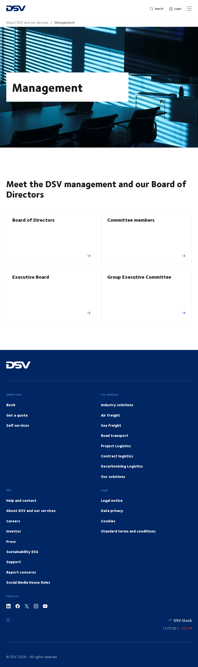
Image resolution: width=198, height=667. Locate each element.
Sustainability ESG (22, 551)
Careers (13, 521)
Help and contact (21, 500)
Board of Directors (33, 219)
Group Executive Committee (139, 276)
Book (10, 405)
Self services (17, 425)
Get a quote (17, 415)
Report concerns (21, 572)
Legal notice (112, 500)
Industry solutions (117, 405)
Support (13, 562)
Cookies (108, 521)
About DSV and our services (27, 22)
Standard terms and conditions (128, 531)
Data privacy (112, 510)
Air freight (110, 415)
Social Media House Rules (28, 582)
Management (64, 22)
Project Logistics (116, 446)
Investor (13, 531)
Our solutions (113, 476)
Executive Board (30, 276)
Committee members (131, 219)
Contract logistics (117, 456)
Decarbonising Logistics (122, 466)
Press (11, 541)
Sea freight (111, 425)
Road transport (114, 435)
